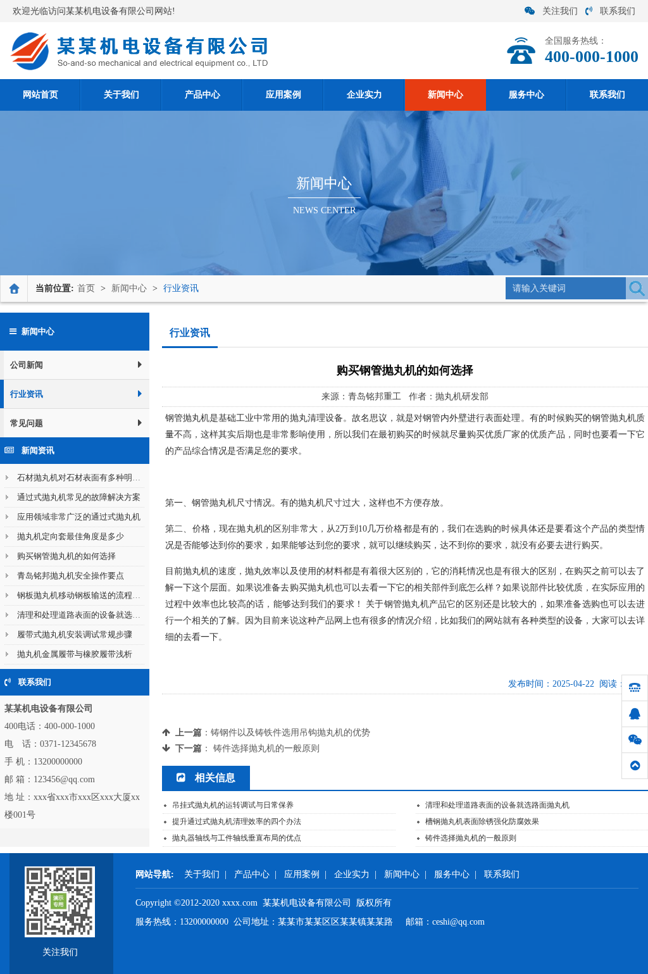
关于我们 (202, 874)
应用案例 (302, 874)
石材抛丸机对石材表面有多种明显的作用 (91, 477)
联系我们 (617, 11)
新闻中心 (129, 288)
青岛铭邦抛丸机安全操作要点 (70, 575)
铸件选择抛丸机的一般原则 (266, 748)
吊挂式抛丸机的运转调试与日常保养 (233, 805)
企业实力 (352, 874)
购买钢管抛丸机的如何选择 (66, 556)
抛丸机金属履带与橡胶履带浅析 (74, 654)
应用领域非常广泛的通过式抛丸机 (78, 516)
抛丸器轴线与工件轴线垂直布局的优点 (236, 838)
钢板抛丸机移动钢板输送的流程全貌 (83, 595)
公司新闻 (26, 365)
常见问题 (26, 423)
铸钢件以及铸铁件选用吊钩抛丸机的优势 (290, 732)
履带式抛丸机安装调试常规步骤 (74, 634)
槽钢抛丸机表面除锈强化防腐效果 (482, 821)
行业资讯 (181, 288)
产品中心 (252, 874)
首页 (86, 288)
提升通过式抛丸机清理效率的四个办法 (236, 821)
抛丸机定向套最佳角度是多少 (70, 536)
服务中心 (452, 874)
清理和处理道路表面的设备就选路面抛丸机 (95, 615)
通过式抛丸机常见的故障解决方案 (78, 497)
